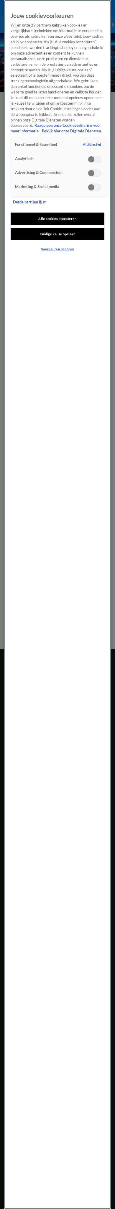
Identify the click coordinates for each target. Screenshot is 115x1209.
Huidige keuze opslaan (57, 234)
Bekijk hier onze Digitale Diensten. (72, 131)
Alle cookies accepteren (57, 219)
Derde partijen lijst (29, 202)
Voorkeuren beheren (57, 249)
